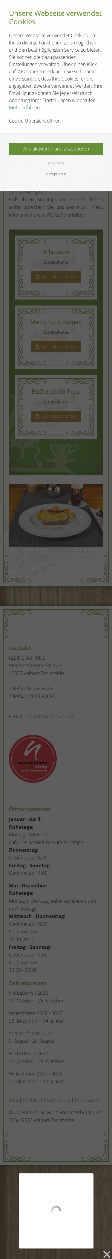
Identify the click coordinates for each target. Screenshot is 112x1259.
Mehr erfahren (24, 107)
